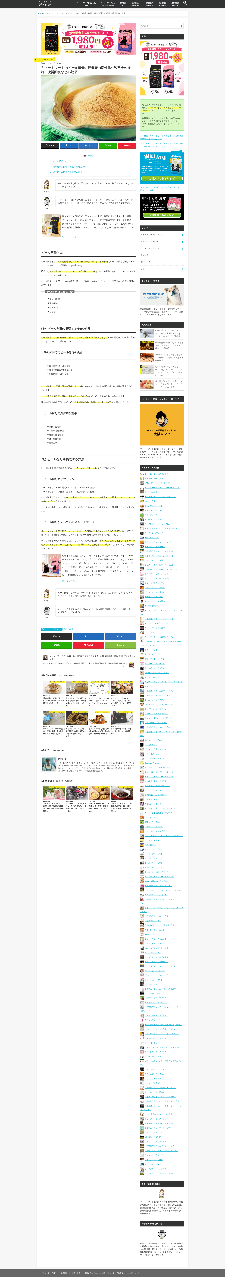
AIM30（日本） (151, 501)
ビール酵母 (69, 629)
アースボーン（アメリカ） (156, 668)
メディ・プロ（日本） (154, 854)
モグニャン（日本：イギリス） (157, 872)
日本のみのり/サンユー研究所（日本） (160, 925)
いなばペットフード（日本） (156, 781)
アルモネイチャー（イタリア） (157, 510)
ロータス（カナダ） (153, 840)
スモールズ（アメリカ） (155, 1074)
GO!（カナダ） (151, 745)
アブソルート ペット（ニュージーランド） (162, 488)
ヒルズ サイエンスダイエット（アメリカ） (162, 1047)
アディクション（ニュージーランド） (160, 497)
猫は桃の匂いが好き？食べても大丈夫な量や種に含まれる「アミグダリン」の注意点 (168, 384)
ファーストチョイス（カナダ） (157, 474)
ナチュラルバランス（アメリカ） (158, 886)
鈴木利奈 (62, 759)
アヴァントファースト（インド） (158, 542)
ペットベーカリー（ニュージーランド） (161, 966)
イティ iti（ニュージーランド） (157, 786)
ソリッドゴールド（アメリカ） (157, 1079)
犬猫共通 (144, 255)
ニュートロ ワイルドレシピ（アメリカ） (161, 1151)
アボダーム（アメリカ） (155, 547)
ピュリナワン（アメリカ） (156, 1003)
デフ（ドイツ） (151, 654)
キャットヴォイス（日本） (156, 628)
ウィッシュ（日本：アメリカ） (157, 1155)
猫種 (143, 269)
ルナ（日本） (150, 845)
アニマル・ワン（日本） (155, 1092)
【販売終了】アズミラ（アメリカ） (159, 551)
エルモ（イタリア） (153, 686)
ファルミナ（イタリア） (155, 700)
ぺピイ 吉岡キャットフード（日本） (159, 1114)
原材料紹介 (136, 4)
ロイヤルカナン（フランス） (156, 1038)
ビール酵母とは (58, 161)
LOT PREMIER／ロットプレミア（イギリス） (164, 836)
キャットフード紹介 (108, 4)
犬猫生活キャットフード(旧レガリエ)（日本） (163, 1025)
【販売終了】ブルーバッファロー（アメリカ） (164, 569)
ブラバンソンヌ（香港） (155, 588)
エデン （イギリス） (153, 677)
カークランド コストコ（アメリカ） (159, 813)
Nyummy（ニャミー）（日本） (157, 948)
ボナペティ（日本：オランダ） (157, 574)
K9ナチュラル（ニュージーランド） (159, 704)
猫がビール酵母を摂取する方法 (66, 172)
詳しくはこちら (69, 237)
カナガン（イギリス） (154, 597)
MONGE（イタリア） (153, 1137)
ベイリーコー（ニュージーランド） (159, 556)
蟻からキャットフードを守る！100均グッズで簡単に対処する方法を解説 (169, 357)
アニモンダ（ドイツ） (154, 519)
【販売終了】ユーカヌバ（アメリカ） (160, 691)
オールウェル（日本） (154, 506)
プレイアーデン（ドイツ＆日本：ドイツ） (162, 975)
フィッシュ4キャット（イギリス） (159, 718)
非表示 (91, 156)
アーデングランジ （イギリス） (158, 524)
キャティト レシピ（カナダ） (157, 623)
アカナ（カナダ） (152, 492)
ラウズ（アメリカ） (153, 1020)
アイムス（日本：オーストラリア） (159, 777)
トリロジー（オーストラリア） (157, 1119)
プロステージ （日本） (154, 993)
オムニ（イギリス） (153, 953)
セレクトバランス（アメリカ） (157, 1056)
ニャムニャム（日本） (154, 943)
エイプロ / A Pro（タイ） (155, 478)
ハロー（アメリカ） (153, 754)
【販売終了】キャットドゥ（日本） (159, 619)
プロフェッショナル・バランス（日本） (161, 989)
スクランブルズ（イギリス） (156, 1052)
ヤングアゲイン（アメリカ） (156, 1169)
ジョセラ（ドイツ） (153, 799)
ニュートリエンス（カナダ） (156, 939)
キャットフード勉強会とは (86, 4)
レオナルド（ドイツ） (154, 827)
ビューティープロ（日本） (156, 560)
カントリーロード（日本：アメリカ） (160, 637)
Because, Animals (152, 763)
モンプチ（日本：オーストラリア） (159, 877)
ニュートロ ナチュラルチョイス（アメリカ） (163, 890)
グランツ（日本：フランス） (156, 749)
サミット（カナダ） (153, 1083)
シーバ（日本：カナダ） (155, 1069)
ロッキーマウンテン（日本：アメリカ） (161, 1029)
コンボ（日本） (151, 632)
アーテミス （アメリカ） (155, 533)
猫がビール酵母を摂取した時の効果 (68, 167)
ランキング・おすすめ (150, 248)
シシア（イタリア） (153, 1043)
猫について (145, 262)
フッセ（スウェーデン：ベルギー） (159, 772)
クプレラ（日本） (152, 650)
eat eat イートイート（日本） (157, 673)
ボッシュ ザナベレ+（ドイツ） (157, 578)
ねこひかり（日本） (153, 921)
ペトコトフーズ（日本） (155, 971)
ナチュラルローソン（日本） (156, 895)
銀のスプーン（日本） (154, 740)
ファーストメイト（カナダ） (156, 714)
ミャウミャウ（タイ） (154, 867)
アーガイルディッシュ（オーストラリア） (162, 528)
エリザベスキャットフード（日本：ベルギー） (164, 682)
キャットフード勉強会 (114, 1273)
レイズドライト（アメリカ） (156, 1016)
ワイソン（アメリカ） (154, 1160)
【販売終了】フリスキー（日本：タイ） (161, 727)
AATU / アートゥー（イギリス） (158, 483)
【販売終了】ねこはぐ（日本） (157, 916)
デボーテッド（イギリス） (156, 659)
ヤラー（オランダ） (153, 1164)
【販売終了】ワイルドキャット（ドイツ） (162, 1146)
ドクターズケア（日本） (155, 664)
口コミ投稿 (162, 4)
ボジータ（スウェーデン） (156, 583)
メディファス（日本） (154, 849)
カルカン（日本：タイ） (155, 804)
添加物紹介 (149, 4)
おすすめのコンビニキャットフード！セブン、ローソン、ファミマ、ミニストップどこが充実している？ (168, 371)
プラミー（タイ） (152, 984)
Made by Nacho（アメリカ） (157, 881)
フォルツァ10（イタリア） (156, 723)
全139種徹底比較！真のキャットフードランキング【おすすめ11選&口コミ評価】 (169, 345)
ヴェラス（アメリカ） (154, 1132)
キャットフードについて (52, 629)
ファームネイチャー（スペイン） (158, 695)
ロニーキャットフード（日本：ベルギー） (162, 1034)
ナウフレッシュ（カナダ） (156, 930)
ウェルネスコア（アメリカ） (156, 1141)
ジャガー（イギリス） (154, 790)
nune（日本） (150, 934)
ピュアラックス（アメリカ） (156, 998)
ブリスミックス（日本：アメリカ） (159, 565)
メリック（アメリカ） (154, 858)
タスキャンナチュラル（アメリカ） (159, 1123)
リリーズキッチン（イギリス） (157, 831)
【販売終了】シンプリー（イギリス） (160, 1088)
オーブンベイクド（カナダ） (156, 962)
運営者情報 (175, 4)
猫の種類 (123, 4)
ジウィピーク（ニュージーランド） (159, 1173)
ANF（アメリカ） (152, 515)
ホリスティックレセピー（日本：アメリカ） (163, 767)
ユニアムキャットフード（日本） (158, 1128)
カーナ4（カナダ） (152, 606)
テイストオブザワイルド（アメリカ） (160, 1097)
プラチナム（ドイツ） (154, 980)
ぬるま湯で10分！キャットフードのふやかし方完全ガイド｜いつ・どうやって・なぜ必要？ (169, 333)
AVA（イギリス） (152, 538)
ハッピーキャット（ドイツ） (156, 758)
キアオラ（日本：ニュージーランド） (160, 808)
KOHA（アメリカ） (153, 822)
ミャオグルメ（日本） (154, 863)
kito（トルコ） (151, 817)
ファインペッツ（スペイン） (156, 709)
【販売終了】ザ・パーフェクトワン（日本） (163, 1101)
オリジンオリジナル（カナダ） (157, 957)
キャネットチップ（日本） (156, 601)
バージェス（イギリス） (155, 592)
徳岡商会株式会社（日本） (156, 795)
